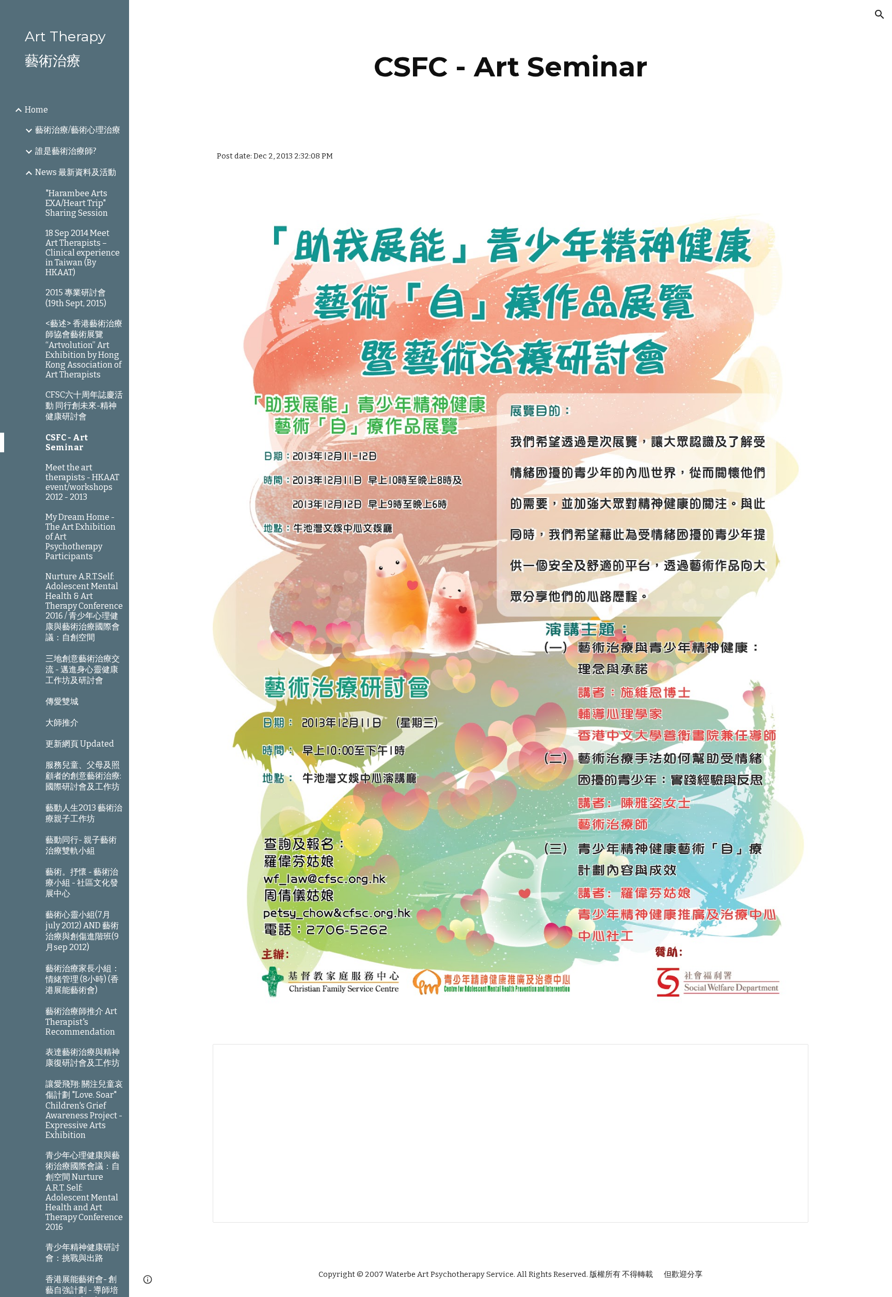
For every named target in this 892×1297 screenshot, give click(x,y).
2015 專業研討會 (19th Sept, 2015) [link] (75, 298)
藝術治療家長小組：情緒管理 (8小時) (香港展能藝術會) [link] (82, 979)
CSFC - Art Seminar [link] (66, 442)
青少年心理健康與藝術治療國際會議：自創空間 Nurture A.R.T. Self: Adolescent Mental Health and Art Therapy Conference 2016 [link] (84, 1191)
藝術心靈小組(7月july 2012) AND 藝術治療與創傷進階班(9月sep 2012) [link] (82, 931)
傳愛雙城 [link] (61, 701)
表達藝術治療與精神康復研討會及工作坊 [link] (82, 1057)
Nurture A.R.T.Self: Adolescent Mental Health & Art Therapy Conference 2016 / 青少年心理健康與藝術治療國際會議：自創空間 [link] (84, 607)
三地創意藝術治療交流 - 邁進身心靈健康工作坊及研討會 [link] (82, 669)
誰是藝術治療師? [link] (66, 151)
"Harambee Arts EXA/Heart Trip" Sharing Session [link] (76, 203)
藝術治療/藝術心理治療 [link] (77, 130)
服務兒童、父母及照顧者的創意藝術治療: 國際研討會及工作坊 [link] (83, 776)
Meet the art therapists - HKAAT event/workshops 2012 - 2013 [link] (82, 482)
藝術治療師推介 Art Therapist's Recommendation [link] (81, 1021)
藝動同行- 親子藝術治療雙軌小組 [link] (81, 845)
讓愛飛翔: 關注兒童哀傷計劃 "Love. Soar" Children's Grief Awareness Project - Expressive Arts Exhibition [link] (84, 1109)
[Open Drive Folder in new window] (788, 1057)
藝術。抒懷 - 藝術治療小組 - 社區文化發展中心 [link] (81, 882)
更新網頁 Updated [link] (79, 744)
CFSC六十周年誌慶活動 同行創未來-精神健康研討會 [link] (84, 405)
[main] (510, 66)
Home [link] (36, 110)
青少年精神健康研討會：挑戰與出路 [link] (82, 1252)
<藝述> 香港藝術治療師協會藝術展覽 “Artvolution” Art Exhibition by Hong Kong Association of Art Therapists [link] (83, 349)
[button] (879, 14)
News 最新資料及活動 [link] (75, 172)
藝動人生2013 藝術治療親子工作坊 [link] (83, 813)
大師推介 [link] (61, 722)
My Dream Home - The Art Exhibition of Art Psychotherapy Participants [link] (80, 536)
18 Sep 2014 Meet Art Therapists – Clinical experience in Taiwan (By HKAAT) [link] (82, 252)
